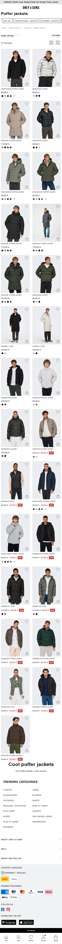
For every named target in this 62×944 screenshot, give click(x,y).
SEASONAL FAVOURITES (14, 805)
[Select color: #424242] (5, 404)
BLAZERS (36, 795)
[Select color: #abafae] (5, 96)
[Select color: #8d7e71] (2, 147)
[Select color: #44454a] (8, 147)
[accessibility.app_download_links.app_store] (27, 922)
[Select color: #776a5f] (36, 404)
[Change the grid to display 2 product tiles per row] (58, 43)
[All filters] (56, 36)
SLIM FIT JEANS (10, 821)
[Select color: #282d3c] (8, 96)
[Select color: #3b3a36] (10, 96)
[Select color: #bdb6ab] (5, 353)
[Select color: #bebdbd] (33, 96)
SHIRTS (35, 800)
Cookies (31, 930)
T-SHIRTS (7, 789)
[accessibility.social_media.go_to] (2, 910)
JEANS (35, 789)
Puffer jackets (39, 28)
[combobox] (9, 36)
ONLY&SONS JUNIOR (42, 816)
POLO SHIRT (9, 811)
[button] (15, 68)
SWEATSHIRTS (39, 821)
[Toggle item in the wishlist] (26, 52)
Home (3, 28)
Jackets (27, 28)
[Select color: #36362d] (36, 96)
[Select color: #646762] (2, 199)
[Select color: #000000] (2, 96)
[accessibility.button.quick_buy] (26, 84)
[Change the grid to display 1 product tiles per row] (51, 43)
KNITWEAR (8, 827)
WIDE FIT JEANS (40, 805)
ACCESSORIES (10, 795)
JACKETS (36, 811)
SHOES (6, 816)
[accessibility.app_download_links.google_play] (10, 922)
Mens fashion (15, 28)
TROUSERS (8, 800)
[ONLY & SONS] (31, 8)
